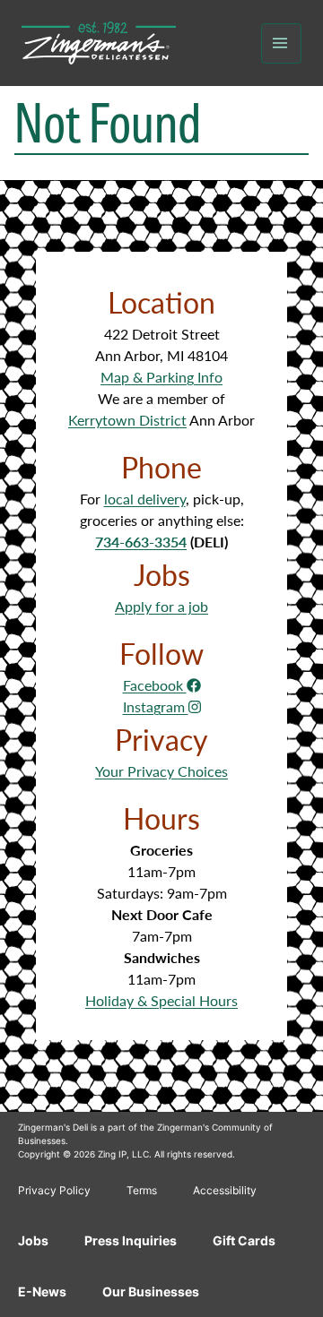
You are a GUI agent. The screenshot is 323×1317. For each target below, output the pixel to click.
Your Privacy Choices (161, 771)
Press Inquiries (130, 1240)
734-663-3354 (141, 541)
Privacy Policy (54, 1190)
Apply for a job (161, 606)
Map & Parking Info (161, 376)
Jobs (33, 1240)
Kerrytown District (127, 419)
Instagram (155, 706)
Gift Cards (244, 1240)
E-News (42, 1291)
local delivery (145, 498)
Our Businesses (150, 1291)
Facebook (155, 685)
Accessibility (225, 1190)
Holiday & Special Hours (161, 1000)
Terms (142, 1190)
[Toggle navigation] (281, 43)
